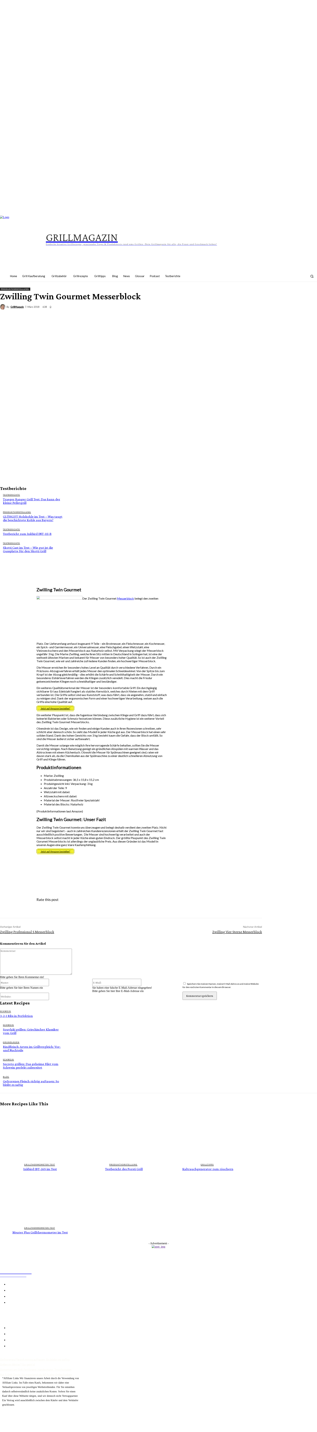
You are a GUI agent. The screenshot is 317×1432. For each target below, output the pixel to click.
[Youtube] (301, 278)
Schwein (5, 1011)
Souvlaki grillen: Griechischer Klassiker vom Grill (31, 1031)
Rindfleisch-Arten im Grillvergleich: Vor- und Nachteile (32, 1048)
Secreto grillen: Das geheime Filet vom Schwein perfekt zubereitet (30, 1065)
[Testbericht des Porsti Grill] (124, 1134)
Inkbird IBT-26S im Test (40, 1169)
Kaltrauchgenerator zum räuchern (207, 1169)
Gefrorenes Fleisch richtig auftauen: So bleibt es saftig (31, 1083)
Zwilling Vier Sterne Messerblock (237, 932)
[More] (311, 314)
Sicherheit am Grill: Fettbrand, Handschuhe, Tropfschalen (35, 1370)
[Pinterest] (278, 278)
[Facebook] (255, 278)
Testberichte (11, 495)
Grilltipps (207, 1164)
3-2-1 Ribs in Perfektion (16, 1016)
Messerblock (125, 598)
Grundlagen (11, 1042)
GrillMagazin (17, 307)
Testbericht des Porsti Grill (124, 1169)
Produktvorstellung (15, 289)
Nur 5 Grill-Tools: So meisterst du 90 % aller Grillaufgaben (36, 1375)
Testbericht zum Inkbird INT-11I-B (27, 534)
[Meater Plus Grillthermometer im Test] (40, 1198)
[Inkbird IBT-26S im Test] (40, 1134)
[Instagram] (266, 278)
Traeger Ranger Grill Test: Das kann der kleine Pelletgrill (31, 501)
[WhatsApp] (297, 314)
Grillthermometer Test (39, 1164)
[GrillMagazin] (3, 307)
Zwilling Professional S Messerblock (27, 932)
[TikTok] (289, 278)
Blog (6, 1077)
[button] (312, 276)
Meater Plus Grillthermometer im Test (40, 1232)
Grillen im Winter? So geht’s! (17, 1364)
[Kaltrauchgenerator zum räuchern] (208, 1134)
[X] (271, 314)
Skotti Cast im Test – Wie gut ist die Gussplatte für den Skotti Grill (28, 549)
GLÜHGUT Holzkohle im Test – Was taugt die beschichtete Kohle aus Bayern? (32, 518)
